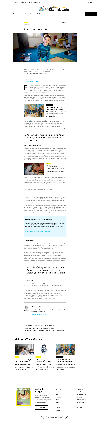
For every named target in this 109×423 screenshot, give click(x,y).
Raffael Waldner (29, 81)
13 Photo (36, 81)
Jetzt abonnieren (91, 14)
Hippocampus (33, 128)
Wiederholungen (28, 120)
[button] (64, 23)
